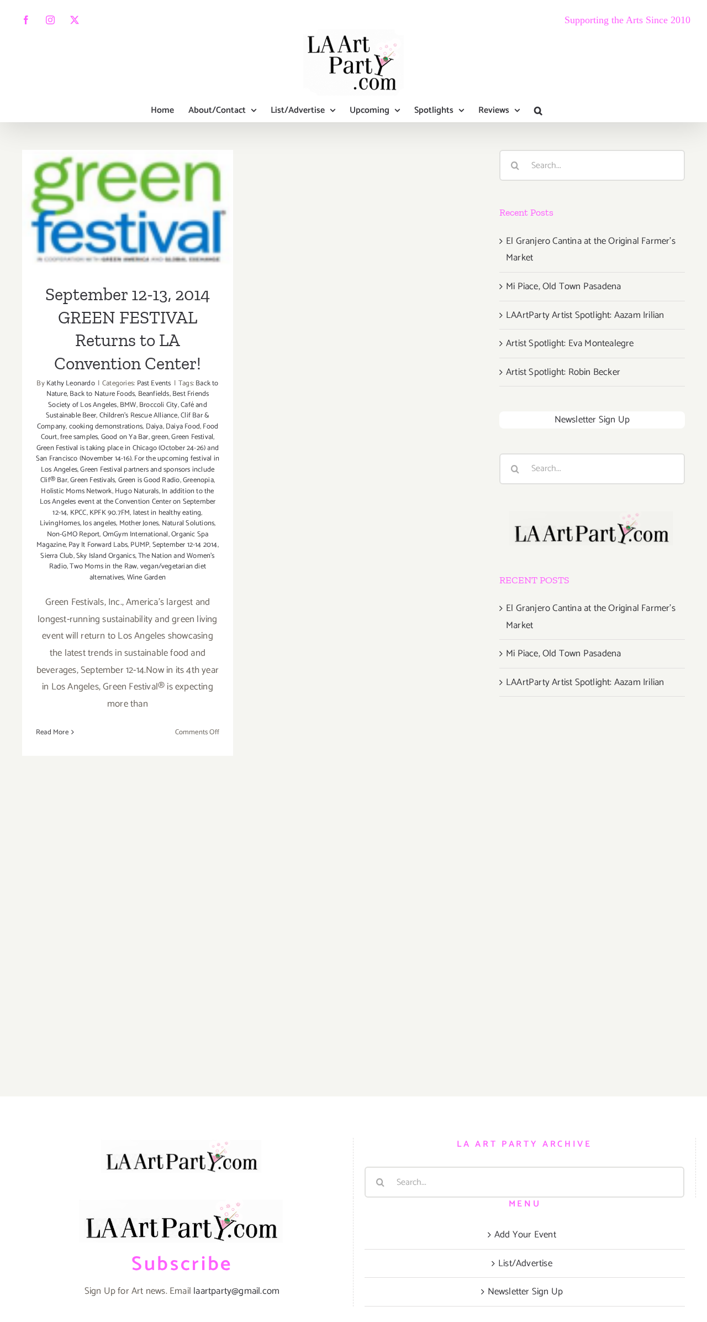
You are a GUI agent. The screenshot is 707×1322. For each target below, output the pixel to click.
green (159, 437)
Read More (52, 732)
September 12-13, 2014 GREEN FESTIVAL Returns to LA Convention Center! (128, 174)
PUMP (139, 545)
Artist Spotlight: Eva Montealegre (570, 343)
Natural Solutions (188, 523)
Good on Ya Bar (125, 437)
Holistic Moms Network (76, 491)
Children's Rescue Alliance (138, 415)
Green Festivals (92, 480)
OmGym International (135, 534)
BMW (128, 405)
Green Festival (192, 437)
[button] (538, 111)
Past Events (154, 383)
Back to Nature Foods (102, 394)
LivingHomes (60, 523)
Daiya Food (183, 426)
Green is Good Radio (149, 480)
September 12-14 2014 (185, 545)
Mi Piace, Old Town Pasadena (563, 286)
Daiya (154, 426)
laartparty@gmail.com (236, 1291)
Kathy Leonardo (70, 383)
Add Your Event (525, 1234)
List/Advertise (525, 1263)
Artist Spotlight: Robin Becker (563, 372)
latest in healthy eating (167, 513)
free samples (79, 437)
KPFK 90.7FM (109, 513)
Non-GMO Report (73, 534)
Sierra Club (56, 556)
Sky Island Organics (105, 556)
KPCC (78, 513)
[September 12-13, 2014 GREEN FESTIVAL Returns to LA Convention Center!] (127, 209)
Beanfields (154, 394)
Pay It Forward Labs (98, 545)
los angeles (99, 523)
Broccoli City (158, 405)
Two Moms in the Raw (103, 566)
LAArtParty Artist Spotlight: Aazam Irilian (585, 315)
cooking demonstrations (106, 426)
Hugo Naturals (137, 491)
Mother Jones (139, 523)
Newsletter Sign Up (592, 419)
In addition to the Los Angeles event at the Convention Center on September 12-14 (128, 502)
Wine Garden (146, 577)
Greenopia (198, 480)
